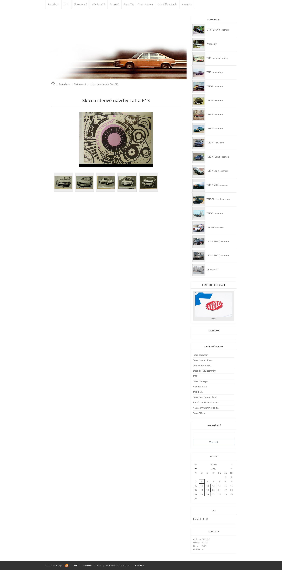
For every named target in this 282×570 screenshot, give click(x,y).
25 (201, 494)
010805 (213, 319)
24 (196, 494)
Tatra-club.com (200, 354)
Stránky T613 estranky (204, 370)
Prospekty (212, 43)
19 (207, 490)
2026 (213, 468)
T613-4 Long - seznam (217, 170)
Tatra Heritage (200, 381)
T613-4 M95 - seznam (217, 185)
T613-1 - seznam (215, 86)
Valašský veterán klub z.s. (206, 407)
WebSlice (87, 565)
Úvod (66, 4)
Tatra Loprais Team (202, 360)
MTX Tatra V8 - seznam (218, 29)
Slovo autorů (80, 4)
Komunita (187, 4)
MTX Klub (198, 392)
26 (207, 494)
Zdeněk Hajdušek (201, 365)
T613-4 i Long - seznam (218, 156)
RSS (75, 565)
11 (201, 485)
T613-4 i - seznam (215, 142)
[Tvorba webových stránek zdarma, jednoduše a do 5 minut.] (66, 565)
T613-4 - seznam (215, 128)
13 (213, 485)
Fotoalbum (53, 4)
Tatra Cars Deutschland (204, 397)
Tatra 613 (114, 4)
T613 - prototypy (215, 72)
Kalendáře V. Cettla (167, 4)
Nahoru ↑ (139, 565)
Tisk (99, 565)
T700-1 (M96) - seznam (218, 241)
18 (201, 490)
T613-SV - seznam (215, 227)
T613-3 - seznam (215, 114)
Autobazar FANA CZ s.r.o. (205, 402)
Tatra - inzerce (145, 4)
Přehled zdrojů (200, 519)
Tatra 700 (129, 4)
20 (213, 490)
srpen (214, 464)
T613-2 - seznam (215, 100)
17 (196, 490)
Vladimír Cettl (200, 386)
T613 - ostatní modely (217, 58)
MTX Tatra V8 (98, 4)
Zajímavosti (80, 84)
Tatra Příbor (199, 413)
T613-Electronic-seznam (218, 199)
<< (196, 464)
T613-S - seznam (215, 213)
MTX (195, 376)
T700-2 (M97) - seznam (218, 255)
